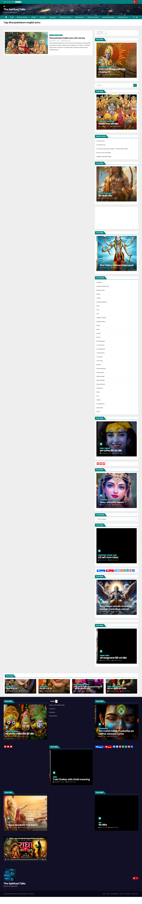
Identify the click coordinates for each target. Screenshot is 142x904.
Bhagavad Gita (123, 17)
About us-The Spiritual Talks (57, 705)
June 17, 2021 (103, 126)
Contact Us (52, 708)
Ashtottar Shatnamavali (102, 286)
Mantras (43, 17)
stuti (97, 396)
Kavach (98, 333)
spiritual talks (66, 40)
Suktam (98, 400)
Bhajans (53, 17)
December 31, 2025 (13, 691)
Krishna (110, 66)
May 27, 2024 (103, 198)
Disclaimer (52, 712)
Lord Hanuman (100, 345)
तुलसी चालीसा (56, 779)
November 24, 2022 (58, 781)
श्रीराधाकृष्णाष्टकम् (106, 502)
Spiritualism (79, 17)
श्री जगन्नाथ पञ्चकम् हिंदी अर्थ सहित (20, 733)
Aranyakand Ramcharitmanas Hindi (116, 122)
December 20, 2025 (80, 691)
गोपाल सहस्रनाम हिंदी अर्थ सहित (111, 265)
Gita (107, 66)
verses (60, 35)
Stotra (106, 190)
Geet (97, 309)
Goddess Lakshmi (101, 317)
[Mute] (43, 859)
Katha (98, 329)
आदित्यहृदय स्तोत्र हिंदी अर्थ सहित (104, 156)
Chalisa (98, 298)
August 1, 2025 (104, 504)
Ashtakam (52, 35)
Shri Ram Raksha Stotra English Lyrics (116, 194)
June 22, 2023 (103, 267)
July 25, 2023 (10, 736)
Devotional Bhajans (101, 302)
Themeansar (31, 893)
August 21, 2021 (55, 40)
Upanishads (99, 407)
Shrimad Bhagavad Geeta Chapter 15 (113, 70)
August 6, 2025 (103, 736)
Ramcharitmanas (108, 17)
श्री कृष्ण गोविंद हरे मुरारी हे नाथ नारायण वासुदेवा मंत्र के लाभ (114, 607)
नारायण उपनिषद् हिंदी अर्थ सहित (111, 450)
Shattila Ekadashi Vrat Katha (22, 824)
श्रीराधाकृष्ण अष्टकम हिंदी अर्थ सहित (113, 657)
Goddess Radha (100, 321)
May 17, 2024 (103, 660)
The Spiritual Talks (14, 9)
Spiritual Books (93, 17)
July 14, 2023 (102, 827)
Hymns (34, 17)
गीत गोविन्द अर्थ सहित (105, 824)
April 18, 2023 (104, 560)
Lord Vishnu (99, 360)
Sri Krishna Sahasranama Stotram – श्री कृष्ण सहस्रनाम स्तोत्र (112, 148)
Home (12, 17)
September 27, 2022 (105, 74)
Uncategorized (100, 403)
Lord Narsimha (100, 353)
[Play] (5, 859)
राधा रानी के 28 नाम (100, 145)
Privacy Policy (53, 716)
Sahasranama (106, 262)
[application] (25, 849)
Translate (105, 33)
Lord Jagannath (100, 349)
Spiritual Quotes (65, 17)
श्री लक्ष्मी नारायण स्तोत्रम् (109, 557)
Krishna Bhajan (100, 341)
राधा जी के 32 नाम (100, 141)
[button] (134, 17)
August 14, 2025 (104, 611)
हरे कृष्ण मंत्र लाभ (104, 733)
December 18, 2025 (114, 691)
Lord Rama (101, 190)
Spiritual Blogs (22, 17)
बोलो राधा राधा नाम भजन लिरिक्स (103, 152)
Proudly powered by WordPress (10, 893)
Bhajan (98, 294)
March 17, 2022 (11, 827)
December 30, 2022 (105, 453)
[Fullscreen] (45, 859)
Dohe (97, 306)
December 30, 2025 (46, 691)
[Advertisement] (116, 218)
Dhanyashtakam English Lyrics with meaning (67, 38)
